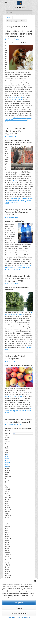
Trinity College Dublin (15, 97)
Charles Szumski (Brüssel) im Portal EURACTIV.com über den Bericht (18, 267)
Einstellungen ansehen (19, 613)
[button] (35, 581)
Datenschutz (11, 617)
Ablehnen (19, 608)
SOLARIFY (19, 7)
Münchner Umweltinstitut (13, 396)
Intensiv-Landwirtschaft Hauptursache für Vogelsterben (15, 131)
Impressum (27, 617)
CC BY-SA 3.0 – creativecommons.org (16, 120)
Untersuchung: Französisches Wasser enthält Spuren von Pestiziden (18, 212)
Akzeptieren (19, 603)
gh (18, 39)
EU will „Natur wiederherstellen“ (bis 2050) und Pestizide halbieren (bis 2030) (18, 278)
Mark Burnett (17, 118)
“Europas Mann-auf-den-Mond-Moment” (8, 460)
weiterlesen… (14, 203)
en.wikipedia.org (27, 118)
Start (9, 18)
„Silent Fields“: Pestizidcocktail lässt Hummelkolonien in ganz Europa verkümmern (18, 34)
